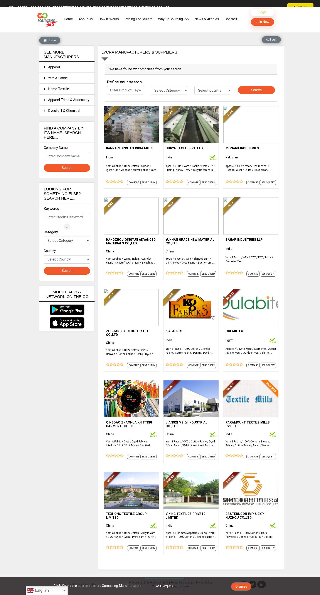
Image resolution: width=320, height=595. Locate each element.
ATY (188, 258)
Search (67, 168)
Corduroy (255, 536)
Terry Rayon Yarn (202, 169)
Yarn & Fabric (56, 78)
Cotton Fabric (125, 354)
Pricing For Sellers (138, 19)
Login (262, 12)
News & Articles (206, 19)
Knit (120, 445)
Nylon (135, 258)
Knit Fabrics (132, 445)
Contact (231, 19)
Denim (197, 352)
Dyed (176, 262)
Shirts (247, 169)
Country (50, 251)
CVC (144, 350)
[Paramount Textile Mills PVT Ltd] (250, 398)
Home (69, 19)
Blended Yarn (201, 258)
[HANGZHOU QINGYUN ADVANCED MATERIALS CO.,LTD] (131, 215)
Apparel (52, 67)
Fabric (186, 445)
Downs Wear (244, 348)
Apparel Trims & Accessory (67, 100)
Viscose (125, 169)
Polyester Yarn (234, 261)
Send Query (148, 182)
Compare (134, 182)
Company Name (56, 148)
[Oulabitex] (250, 307)
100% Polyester (175, 258)
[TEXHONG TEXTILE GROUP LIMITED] (131, 490)
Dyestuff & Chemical (62, 111)
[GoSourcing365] (47, 19)
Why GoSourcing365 (173, 19)
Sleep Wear (260, 169)
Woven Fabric (140, 169)
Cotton (145, 166)
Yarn (153, 169)
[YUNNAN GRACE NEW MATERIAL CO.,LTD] (191, 215)
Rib (116, 169)
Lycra (109, 169)
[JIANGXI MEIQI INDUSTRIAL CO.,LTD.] (191, 398)
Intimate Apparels (187, 532)
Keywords (51, 209)
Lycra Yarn (138, 536)
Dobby (139, 354)
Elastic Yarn (204, 262)
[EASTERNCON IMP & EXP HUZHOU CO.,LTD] (250, 490)
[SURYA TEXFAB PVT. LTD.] (191, 124)
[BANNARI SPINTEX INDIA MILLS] (131, 124)
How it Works (108, 19)
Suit (179, 166)
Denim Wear (260, 166)
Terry (187, 169)
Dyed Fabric (188, 262)
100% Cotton (131, 166)
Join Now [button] (262, 22)
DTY (168, 262)
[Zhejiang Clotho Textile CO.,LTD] (131, 307)
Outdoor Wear (234, 169)
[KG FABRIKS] (191, 307)
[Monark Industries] (250, 124)
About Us (86, 19)
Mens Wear (234, 352)
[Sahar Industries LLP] (250, 215)
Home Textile (57, 89)
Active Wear (244, 166)
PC (148, 536)
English (41, 590)
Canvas (110, 354)
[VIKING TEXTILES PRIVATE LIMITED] (191, 490)
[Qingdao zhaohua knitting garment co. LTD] (131, 398)
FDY (260, 257)
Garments (260, 348)
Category (51, 232)
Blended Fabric (203, 536)
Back (272, 39)
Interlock (111, 445)
